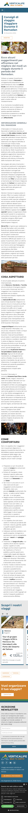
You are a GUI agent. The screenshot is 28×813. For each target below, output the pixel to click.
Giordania (6, 676)
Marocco (5, 673)
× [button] (26, 784)
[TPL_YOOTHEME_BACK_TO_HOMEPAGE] (14, 4)
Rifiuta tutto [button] (20, 806)
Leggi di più (12, 793)
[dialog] (14, 797)
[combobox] (24, 784)
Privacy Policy (10, 742)
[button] (2, 10)
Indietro (7, 38)
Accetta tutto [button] (7, 806)
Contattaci (7, 694)
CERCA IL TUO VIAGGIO (13, 776)
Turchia (16, 673)
